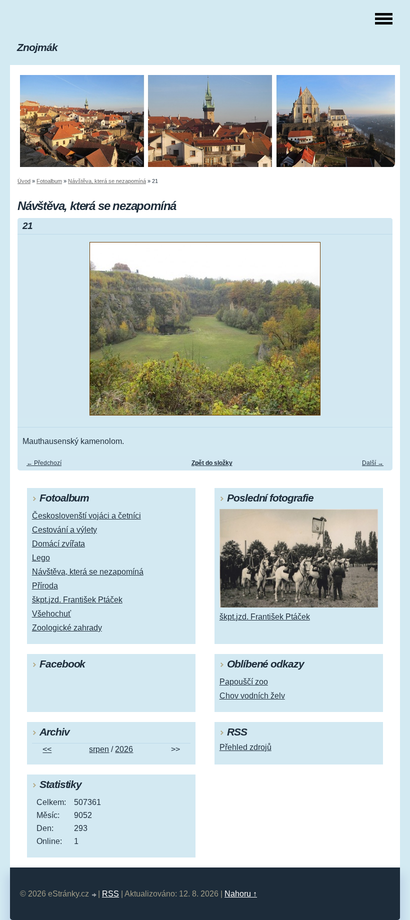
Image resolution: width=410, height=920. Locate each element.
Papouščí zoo (244, 682)
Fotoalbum (49, 181)
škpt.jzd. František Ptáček (77, 600)
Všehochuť (51, 614)
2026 (124, 749)
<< (47, 749)
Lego (41, 558)
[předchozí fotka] (33, 333)
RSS (110, 894)
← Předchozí (44, 463)
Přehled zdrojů (246, 747)
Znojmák (37, 47)
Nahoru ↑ (240, 894)
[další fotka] (376, 333)
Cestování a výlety (64, 530)
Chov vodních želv (252, 696)
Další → (373, 463)
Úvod (24, 181)
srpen (99, 749)
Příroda (45, 586)
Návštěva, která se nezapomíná (107, 181)
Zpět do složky (212, 463)
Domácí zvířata (58, 544)
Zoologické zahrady (67, 628)
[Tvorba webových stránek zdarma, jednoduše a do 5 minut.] (94, 895)
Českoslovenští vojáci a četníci (86, 516)
